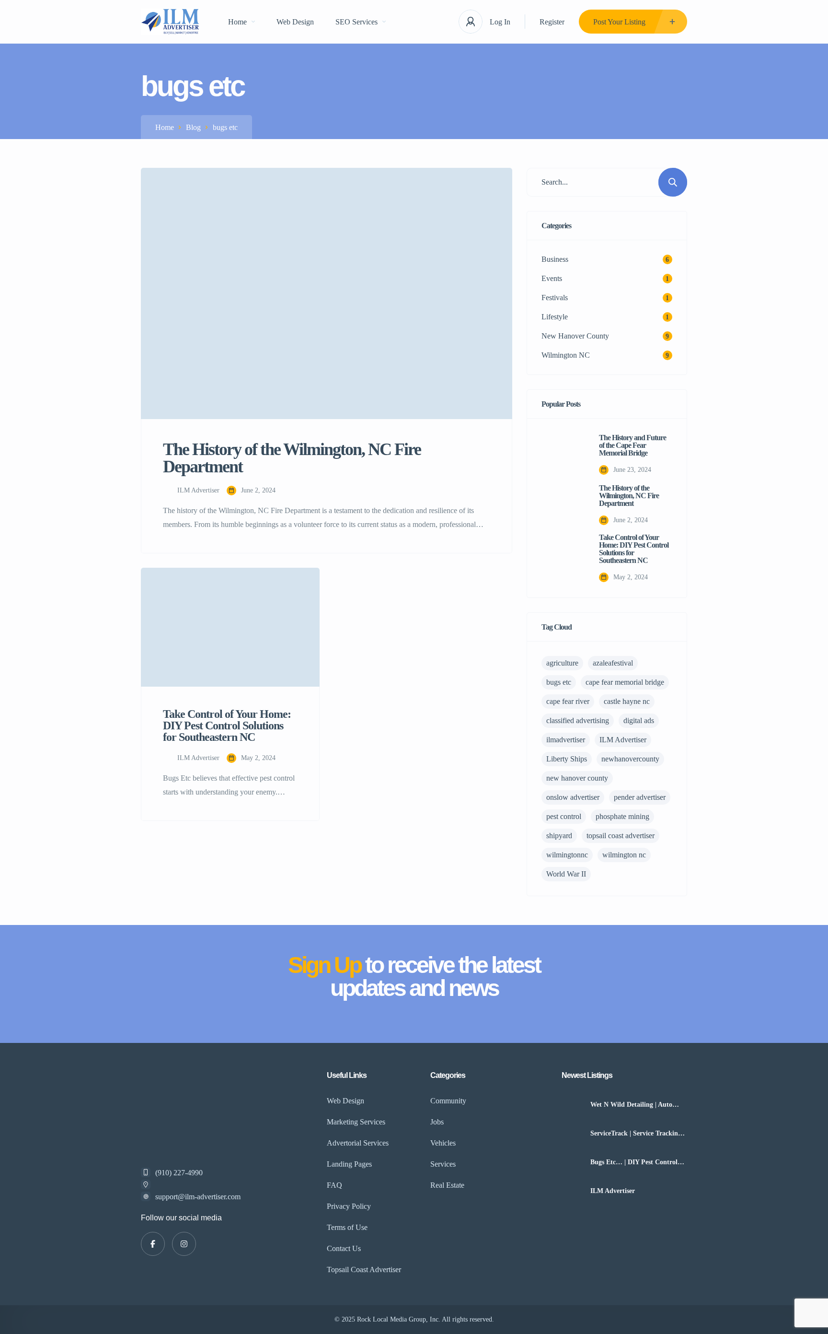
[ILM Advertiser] (572, 1191)
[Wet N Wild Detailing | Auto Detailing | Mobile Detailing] (572, 1104)
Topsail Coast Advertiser (364, 1269)
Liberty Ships (566, 759)
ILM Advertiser (622, 740)
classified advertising (577, 720)
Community (448, 1101)
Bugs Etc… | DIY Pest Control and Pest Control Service (634, 1162)
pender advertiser (640, 797)
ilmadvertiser (565, 740)
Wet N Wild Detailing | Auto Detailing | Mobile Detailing (631, 1104)
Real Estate (447, 1185)
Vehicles (443, 1143)
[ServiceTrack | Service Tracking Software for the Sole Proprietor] (572, 1133)
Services (443, 1164)
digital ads (638, 720)
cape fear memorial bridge (625, 682)
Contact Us (344, 1248)
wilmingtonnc (567, 855)
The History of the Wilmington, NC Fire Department (629, 495)
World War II (566, 874)
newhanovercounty (630, 759)
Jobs (437, 1122)
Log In (500, 22)
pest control (563, 816)
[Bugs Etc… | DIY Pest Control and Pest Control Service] (572, 1162)
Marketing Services (356, 1122)
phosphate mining (622, 816)
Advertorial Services (358, 1143)
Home (237, 22)
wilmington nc (624, 855)
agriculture (562, 663)
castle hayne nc (627, 701)
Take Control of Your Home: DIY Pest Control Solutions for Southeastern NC (633, 549)
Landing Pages (349, 1164)
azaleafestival (613, 663)
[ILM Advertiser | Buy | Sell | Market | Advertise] (170, 22)
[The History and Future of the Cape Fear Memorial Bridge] (563, 454)
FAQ (334, 1185)
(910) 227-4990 (179, 1173)
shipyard (559, 835)
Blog (193, 127)
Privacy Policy (349, 1206)
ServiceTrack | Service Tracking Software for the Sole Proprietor (637, 1133)
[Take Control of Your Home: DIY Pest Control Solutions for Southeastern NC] (563, 555)
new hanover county (577, 778)
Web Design (295, 22)
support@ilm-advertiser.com (198, 1197)
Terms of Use (347, 1227)
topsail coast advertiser (620, 835)
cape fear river (567, 701)
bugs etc (558, 682)
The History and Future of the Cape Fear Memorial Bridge (632, 445)
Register (552, 22)
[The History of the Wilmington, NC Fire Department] (563, 505)
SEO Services (356, 22)
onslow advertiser (572, 797)
